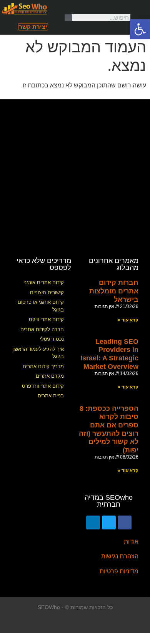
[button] (144, 17)
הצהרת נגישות (119, 556)
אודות (131, 541)
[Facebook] (125, 522)
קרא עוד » (128, 320)
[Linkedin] (93, 522)
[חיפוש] (68, 17)
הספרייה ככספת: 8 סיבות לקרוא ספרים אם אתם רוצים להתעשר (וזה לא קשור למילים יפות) (108, 429)
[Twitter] (109, 522)
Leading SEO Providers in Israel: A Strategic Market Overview (109, 354)
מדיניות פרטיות (119, 571)
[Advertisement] (75, 174)
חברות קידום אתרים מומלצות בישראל (113, 291)
